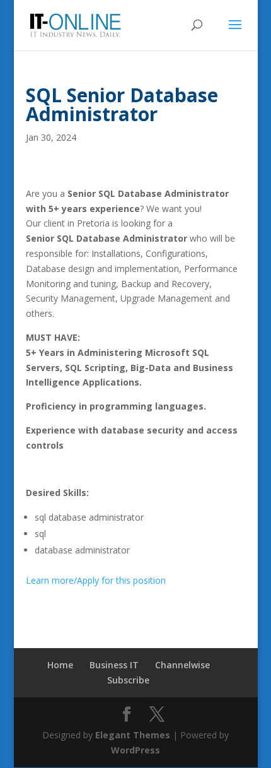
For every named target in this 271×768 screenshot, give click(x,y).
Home (60, 665)
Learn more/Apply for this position (96, 580)
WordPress (135, 750)
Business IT (114, 665)
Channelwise (182, 665)
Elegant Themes (132, 735)
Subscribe (128, 680)
